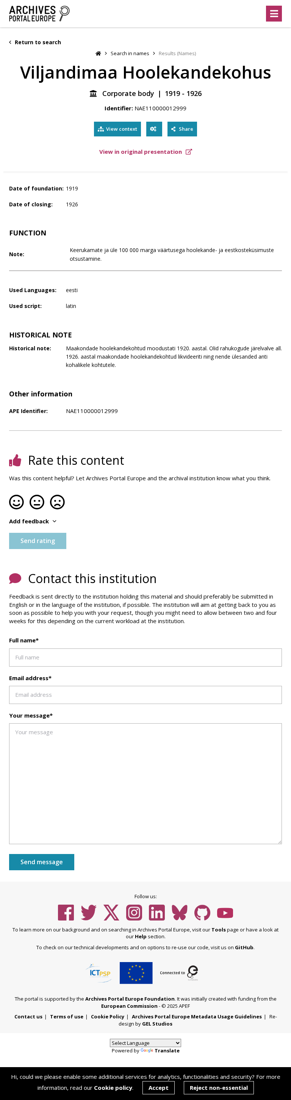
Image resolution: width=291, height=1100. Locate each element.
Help (141, 936)
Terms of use (66, 1016)
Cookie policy (113, 1087)
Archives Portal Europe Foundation (130, 998)
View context (121, 128)
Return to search (37, 42)
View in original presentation (141, 151)
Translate (167, 1050)
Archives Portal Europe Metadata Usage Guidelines (197, 1016)
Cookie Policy (107, 1016)
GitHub (244, 947)
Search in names (130, 53)
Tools (218, 929)
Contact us (28, 1016)
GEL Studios (157, 1023)
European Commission (129, 1006)
